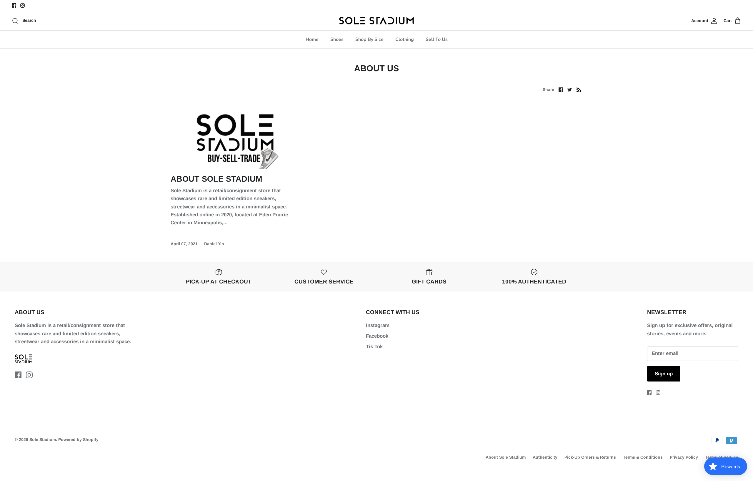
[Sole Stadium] (376, 20)
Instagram (377, 325)
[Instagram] (22, 5)
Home (312, 39)
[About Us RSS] (578, 89)
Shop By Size (369, 39)
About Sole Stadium (216, 179)
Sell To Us (437, 39)
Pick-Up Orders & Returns (590, 457)
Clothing (404, 39)
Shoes (337, 39)
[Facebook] (14, 5)
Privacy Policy (684, 457)
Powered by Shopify (78, 439)
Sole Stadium (42, 439)
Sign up (664, 373)
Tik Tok (374, 346)
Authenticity (545, 457)
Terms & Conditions (643, 457)
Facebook (377, 336)
